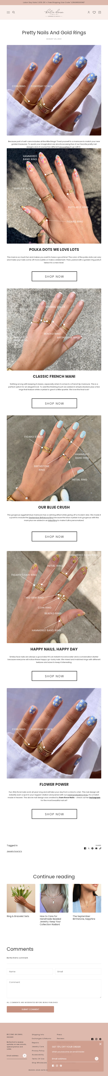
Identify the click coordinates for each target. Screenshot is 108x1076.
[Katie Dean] (54, 12)
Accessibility (38, 1055)
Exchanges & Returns (41, 1038)
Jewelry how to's (14, 851)
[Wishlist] (94, 12)
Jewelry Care (38, 1046)
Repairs (35, 1042)
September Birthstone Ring (41, 517)
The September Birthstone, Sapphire (84, 918)
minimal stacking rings (77, 794)
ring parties (64, 147)
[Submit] (96, 1058)
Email (59, 971)
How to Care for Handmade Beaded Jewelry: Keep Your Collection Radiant (50, 920)
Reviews (60, 1038)
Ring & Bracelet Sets (18, 916)
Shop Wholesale (39, 1063)
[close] (100, 1044)
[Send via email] (96, 848)
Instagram (94, 797)
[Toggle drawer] (8, 12)
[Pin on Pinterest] (92, 848)
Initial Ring (52, 520)
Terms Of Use (38, 1059)
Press (59, 1034)
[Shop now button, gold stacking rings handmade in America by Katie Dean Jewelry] (54, 536)
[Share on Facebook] (85, 848)
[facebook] (53, 1065)
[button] (100, 848)
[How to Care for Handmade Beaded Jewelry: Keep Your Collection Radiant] (54, 898)
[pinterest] (61, 1065)
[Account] (88, 12)
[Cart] (99, 12)
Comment (13, 982)
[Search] (13, 12)
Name (11, 971)
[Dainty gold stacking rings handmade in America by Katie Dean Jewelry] (54, 195)
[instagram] (57, 1065)
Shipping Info (38, 1034)
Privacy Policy (38, 1051)
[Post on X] (89, 848)
